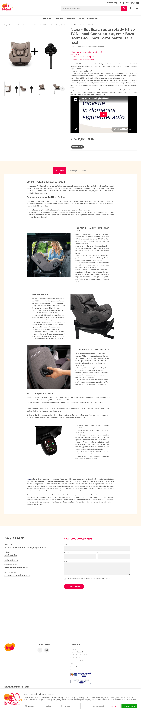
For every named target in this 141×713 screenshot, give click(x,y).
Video (83, 171)
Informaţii (72, 171)
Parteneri (73, 670)
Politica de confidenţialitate (79, 655)
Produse (47, 18)
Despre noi (92, 18)
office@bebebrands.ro (16, 567)
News (81, 18)
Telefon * (100, 553)
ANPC (72, 664)
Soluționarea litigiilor (77, 661)
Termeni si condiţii (76, 652)
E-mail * (66, 553)
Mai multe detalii (98, 706)
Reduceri (59, 18)
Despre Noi (74, 667)
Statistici (48, 706)
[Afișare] (107, 578)
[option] (34, 53)
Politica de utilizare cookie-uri (80, 658)
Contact (73, 649)
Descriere (59, 171)
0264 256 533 (133, 3)
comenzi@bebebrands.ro (17, 575)
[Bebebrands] (7, 7)
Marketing (67, 706)
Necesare (31, 706)
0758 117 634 (119, 3)
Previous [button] (6, 88)
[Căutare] (124, 8)
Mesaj (66, 561)
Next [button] (62, 88)
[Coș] (137, 8)
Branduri (71, 18)
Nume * (66, 544)
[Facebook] (39, 650)
